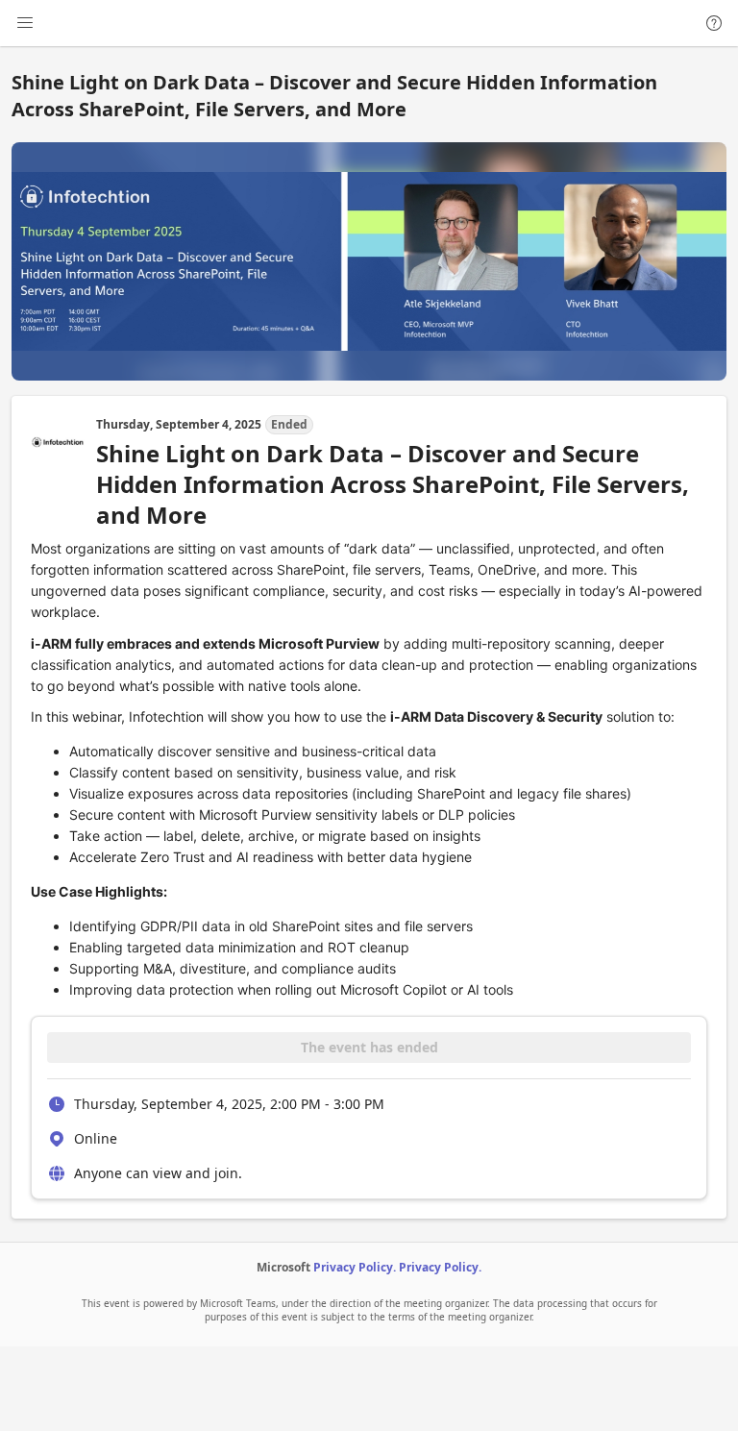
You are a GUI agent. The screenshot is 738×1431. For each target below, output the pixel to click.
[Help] (714, 23)
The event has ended (369, 1047)
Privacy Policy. (354, 1267)
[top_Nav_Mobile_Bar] (25, 23)
